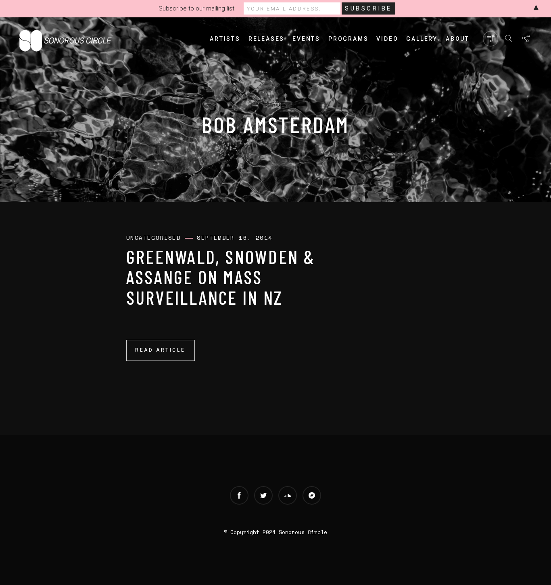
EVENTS (306, 39)
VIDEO (387, 39)
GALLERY (422, 39)
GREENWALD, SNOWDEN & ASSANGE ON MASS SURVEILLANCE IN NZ (220, 276)
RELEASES (266, 39)
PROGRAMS (348, 39)
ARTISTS (225, 39)
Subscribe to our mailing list (196, 8)
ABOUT (458, 39)
